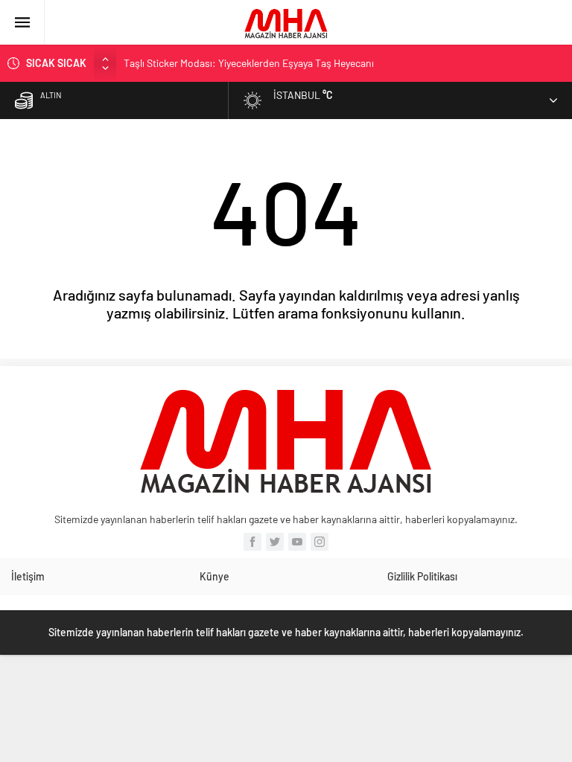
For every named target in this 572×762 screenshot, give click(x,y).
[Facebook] (252, 542)
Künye (214, 576)
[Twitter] (275, 542)
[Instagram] (319, 542)
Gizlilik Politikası (422, 576)
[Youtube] (297, 542)
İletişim (28, 576)
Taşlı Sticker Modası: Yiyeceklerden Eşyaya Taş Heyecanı (249, 63)
